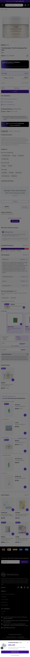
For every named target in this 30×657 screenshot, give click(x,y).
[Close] (28, 642)
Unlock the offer (15, 652)
